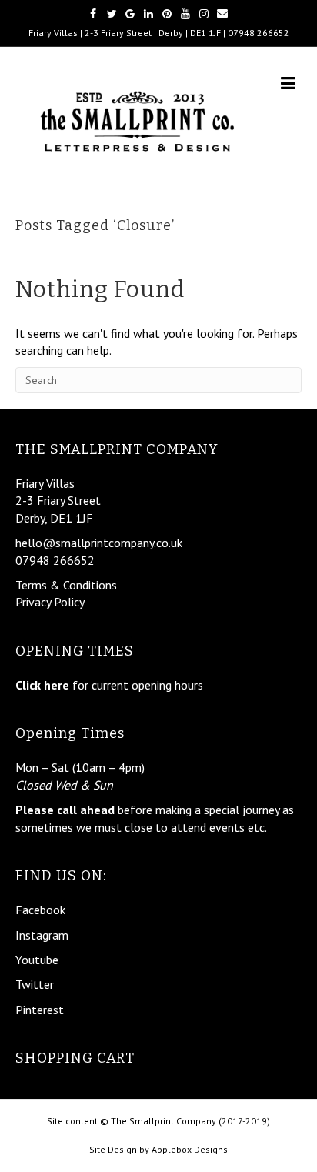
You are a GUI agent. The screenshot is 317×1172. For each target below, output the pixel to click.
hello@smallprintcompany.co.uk (98, 542)
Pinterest (39, 1009)
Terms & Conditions (66, 585)
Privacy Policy (50, 601)
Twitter (34, 984)
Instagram (41, 935)
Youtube (36, 959)
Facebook (40, 909)
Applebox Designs (190, 1149)
